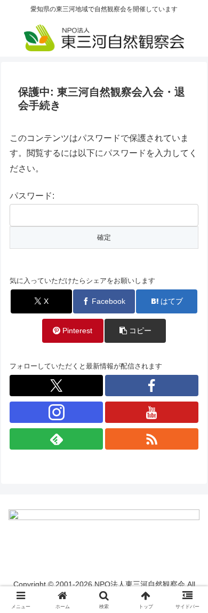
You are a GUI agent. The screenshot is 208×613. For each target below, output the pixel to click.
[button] (135, 331)
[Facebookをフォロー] (151, 385)
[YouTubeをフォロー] (151, 412)
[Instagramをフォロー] (56, 412)
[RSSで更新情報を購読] (151, 439)
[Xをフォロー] (56, 385)
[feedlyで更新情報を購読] (56, 439)
